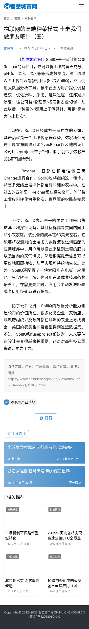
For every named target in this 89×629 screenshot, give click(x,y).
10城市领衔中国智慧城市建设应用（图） (64, 583)
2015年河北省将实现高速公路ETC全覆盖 (64, 535)
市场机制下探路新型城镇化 (22, 535)
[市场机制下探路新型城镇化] (23, 516)
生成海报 (18, 433)
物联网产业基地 (23, 402)
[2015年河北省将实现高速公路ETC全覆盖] (65, 516)
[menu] (81, 6)
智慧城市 (10, 48)
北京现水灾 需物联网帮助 (22, 583)
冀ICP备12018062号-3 (45, 616)
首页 (7, 18)
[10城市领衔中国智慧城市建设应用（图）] (65, 564)
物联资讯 (66, 48)
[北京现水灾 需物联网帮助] (23, 564)
